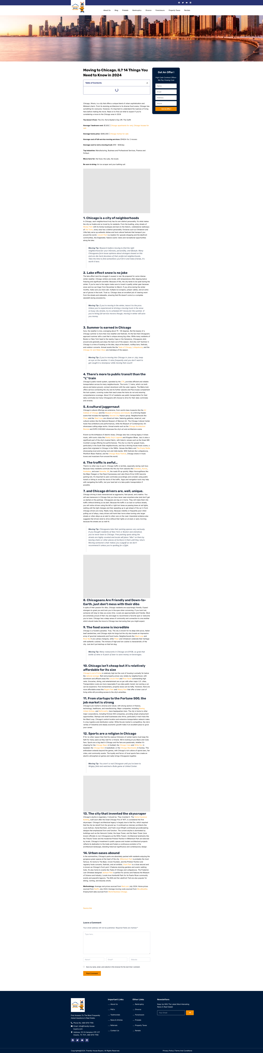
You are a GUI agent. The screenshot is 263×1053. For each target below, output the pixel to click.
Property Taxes (174, 10)
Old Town (89, 230)
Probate (125, 10)
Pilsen (85, 418)
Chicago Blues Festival (117, 454)
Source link (87, 908)
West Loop (99, 418)
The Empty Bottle (143, 448)
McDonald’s (103, 711)
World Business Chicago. (118, 892)
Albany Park (122, 689)
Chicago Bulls (99, 748)
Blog (116, 10)
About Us (107, 10)
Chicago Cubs (125, 745)
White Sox (138, 745)
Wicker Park (88, 227)
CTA (122, 382)
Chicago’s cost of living (92, 673)
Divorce (148, 10)
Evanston (137, 469)
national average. (92, 676)
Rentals (187, 10)
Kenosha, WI (104, 471)
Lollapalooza (138, 347)
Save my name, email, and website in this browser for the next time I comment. (113, 967)
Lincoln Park (102, 235)
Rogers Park (109, 689)
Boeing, (142, 708)
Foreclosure (160, 10)
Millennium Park (126, 859)
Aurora (144, 469)
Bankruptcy (136, 10)
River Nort (87, 639)
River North (127, 679)
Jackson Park (107, 873)
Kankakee (87, 471)
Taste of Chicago (125, 347)
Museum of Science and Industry (117, 413)
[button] (147, 83)
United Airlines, (89, 711)
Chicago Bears (101, 745)
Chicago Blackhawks (129, 748)
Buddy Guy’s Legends (113, 437)
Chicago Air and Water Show (94, 350)
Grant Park (127, 864)
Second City (114, 416)
